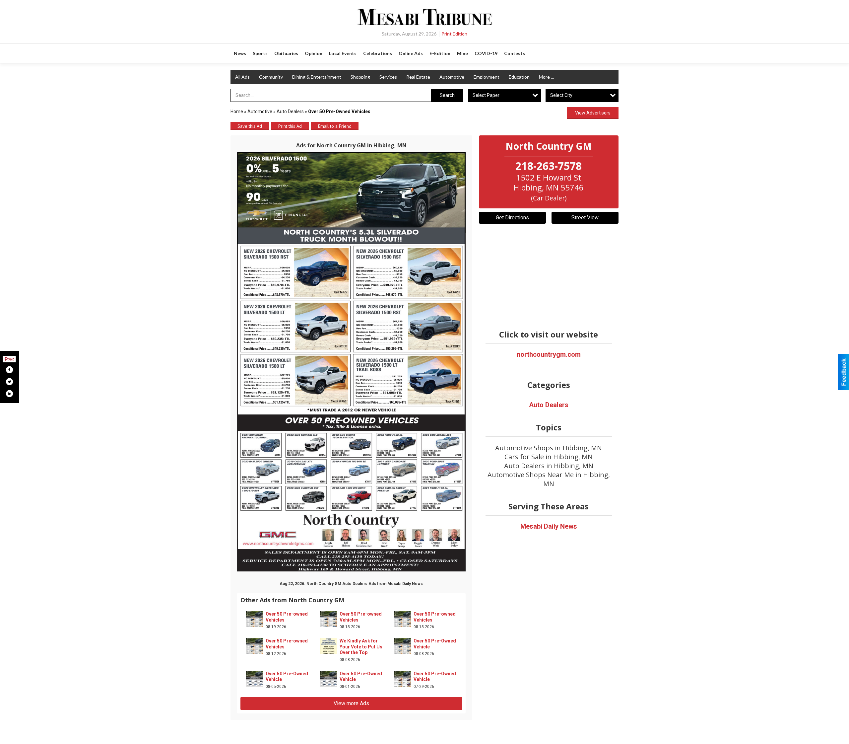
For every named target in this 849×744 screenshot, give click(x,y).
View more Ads (351, 703)
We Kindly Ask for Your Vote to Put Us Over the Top (361, 646)
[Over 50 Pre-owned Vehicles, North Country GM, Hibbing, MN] (351, 361)
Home (236, 111)
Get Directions (512, 217)
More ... (546, 77)
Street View (585, 217)
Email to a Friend (335, 126)
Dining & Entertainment (316, 77)
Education (519, 77)
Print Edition (454, 34)
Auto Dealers (290, 111)
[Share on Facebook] (9, 369)
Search (447, 95)
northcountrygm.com (549, 354)
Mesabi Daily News (548, 526)
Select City (561, 95)
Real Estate (418, 77)
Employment (486, 77)
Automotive (451, 77)
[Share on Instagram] (9, 393)
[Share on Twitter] (9, 381)
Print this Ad (290, 126)
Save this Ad (249, 126)
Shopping (360, 77)
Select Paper (486, 95)
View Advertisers (593, 112)
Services (388, 77)
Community (271, 77)
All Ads (242, 77)
